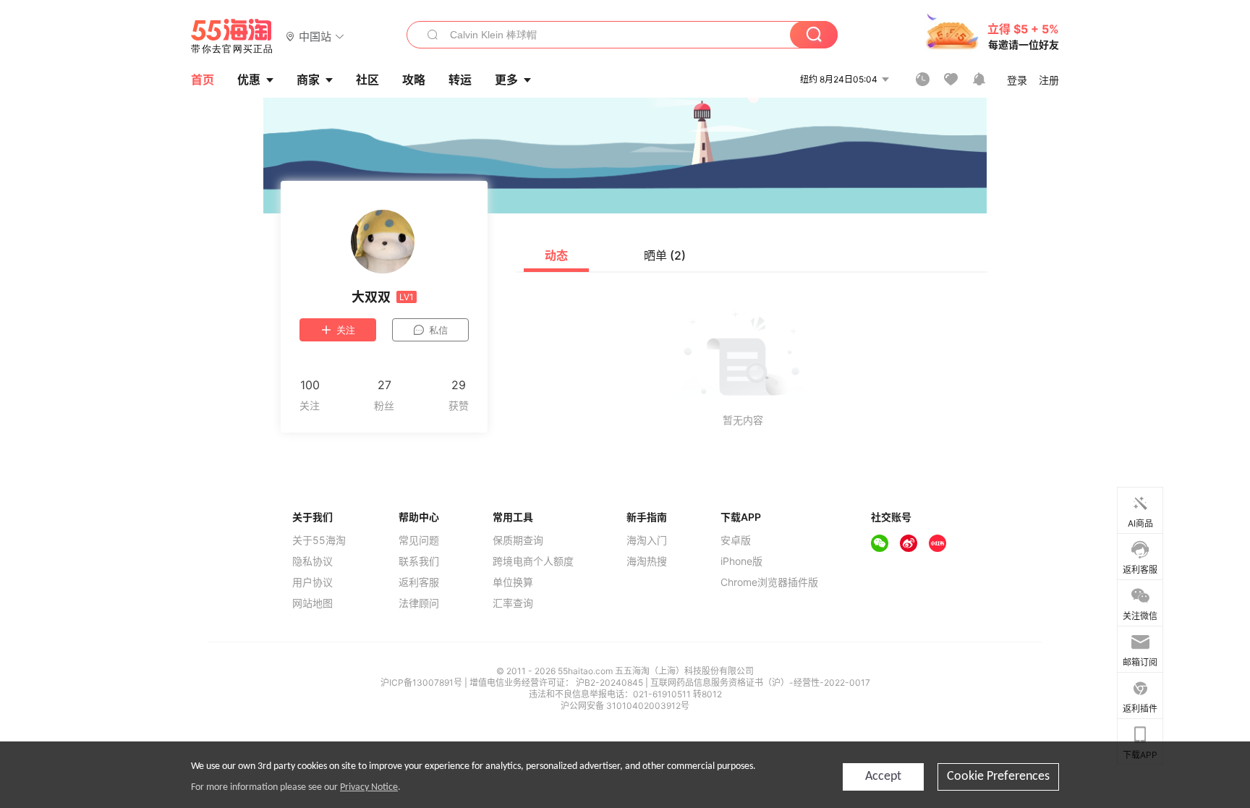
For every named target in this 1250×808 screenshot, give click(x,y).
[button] (315, 35)
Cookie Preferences (998, 776)
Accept (883, 776)
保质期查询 (518, 540)
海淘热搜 (646, 561)
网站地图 (312, 603)
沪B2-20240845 (610, 682)
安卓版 (735, 540)
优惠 (248, 79)
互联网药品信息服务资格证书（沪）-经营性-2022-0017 (760, 682)
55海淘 (232, 36)
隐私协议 (312, 561)
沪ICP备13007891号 (422, 682)
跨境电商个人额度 (533, 561)
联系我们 (419, 561)
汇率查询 (513, 603)
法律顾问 (419, 603)
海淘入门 (646, 540)
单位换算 (513, 582)
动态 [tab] (556, 255)
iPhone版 (741, 561)
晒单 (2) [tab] (665, 255)
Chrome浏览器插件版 (769, 582)
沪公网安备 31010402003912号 (625, 705)
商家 (308, 79)
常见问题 (419, 540)
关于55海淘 (319, 540)
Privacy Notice (369, 787)
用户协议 (312, 582)
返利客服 (419, 582)
